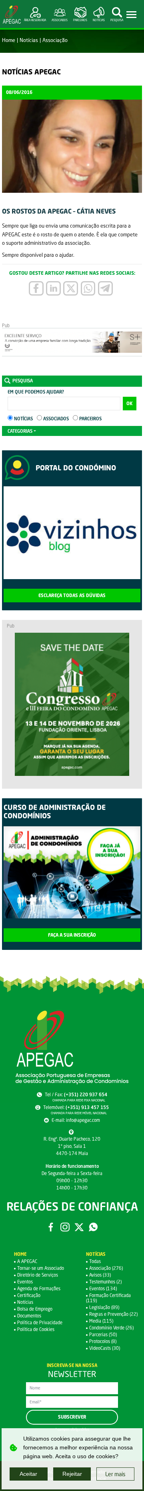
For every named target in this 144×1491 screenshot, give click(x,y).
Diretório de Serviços (37, 1274)
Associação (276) (106, 1268)
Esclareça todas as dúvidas (72, 595)
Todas (95, 1261)
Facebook (50, 1227)
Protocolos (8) (102, 1341)
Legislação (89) (104, 1307)
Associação (55, 40)
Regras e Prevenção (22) (113, 1314)
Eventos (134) (103, 1288)
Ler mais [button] (115, 1474)
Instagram (64, 1227)
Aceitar (28, 1474)
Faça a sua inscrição (72, 935)
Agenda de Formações (38, 1288)
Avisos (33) (100, 1274)
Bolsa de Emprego (34, 1308)
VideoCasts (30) (104, 1348)
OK (129, 403)
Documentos (29, 1315)
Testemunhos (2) (105, 1281)
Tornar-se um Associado (40, 1268)
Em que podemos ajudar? (36, 391)
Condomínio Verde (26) (111, 1327)
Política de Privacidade (39, 1322)
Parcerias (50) (103, 1334)
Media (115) (101, 1320)
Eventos (25, 1281)
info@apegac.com (83, 1120)
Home (8, 40)
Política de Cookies (35, 1329)
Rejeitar (72, 1474)
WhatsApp (93, 1227)
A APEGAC (27, 1261)
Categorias (20, 431)
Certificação (28, 1295)
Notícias (29, 40)
